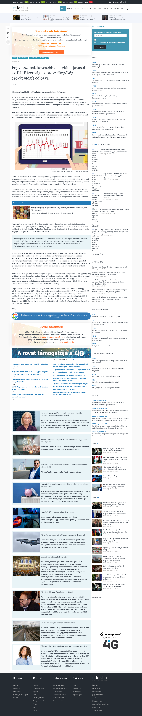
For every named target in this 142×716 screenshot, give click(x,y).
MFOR (20, 8)
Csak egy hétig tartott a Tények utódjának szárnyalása (113, 567)
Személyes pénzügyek (20, 695)
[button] (110, 2)
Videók (69, 9)
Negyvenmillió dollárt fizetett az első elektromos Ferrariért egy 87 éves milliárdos (115, 176)
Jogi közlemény (97, 695)
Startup (35, 710)
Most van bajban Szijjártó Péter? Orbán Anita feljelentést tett (114, 450)
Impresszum (96, 692)
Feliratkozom (100, 47)
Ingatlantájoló (77, 695)
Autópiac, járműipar (39, 701)
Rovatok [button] (93, 9)
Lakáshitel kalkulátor (60, 695)
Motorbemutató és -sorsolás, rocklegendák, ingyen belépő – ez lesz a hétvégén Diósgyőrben (109, 291)
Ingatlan (35, 691)
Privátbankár (77, 688)
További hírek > (98, 254)
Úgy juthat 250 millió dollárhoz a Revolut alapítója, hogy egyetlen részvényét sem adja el (114, 232)
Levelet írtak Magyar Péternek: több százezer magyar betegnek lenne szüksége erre (115, 577)
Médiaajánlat (96, 688)
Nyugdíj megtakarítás (60, 685)
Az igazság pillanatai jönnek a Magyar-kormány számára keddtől (114, 512)
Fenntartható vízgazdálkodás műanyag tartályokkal (109, 267)
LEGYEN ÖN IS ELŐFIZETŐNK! (51, 327)
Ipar (34, 707)
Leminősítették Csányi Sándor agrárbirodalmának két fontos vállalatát (113, 196)
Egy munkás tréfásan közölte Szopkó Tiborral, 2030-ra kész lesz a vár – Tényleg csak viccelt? (110, 298)
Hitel (34, 695)
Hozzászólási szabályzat (100, 704)
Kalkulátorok (103, 9)
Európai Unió (23, 58)
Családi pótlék (57, 691)
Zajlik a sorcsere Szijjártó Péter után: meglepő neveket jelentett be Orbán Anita (115, 459)
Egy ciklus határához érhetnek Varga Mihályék (70, 384)
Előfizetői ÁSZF (97, 707)
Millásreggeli (77, 691)
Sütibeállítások (97, 710)
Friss (62, 9)
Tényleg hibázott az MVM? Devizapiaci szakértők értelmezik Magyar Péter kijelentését (114, 558)
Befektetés (17, 691)
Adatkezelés (96, 698)
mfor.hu (75, 685)
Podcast (77, 9)
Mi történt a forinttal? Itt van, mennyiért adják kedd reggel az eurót (115, 468)
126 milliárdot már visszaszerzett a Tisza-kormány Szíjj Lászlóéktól (114, 486)
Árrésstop (85, 9)
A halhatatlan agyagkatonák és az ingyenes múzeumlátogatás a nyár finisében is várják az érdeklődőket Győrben (107, 282)
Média (35, 704)
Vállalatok (16, 688)
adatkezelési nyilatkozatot (107, 42)
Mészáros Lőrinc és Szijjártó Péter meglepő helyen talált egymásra (114, 504)
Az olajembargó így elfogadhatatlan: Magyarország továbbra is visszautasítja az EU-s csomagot (59, 208)
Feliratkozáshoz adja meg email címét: (107, 32)
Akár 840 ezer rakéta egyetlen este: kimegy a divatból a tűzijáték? (114, 210)
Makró (15, 58)
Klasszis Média (97, 701)
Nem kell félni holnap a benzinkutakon (116, 476)
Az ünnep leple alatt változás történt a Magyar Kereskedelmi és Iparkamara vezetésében (116, 522)
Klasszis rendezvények (117, 9)
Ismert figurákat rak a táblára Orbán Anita (69, 375)
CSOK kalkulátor (58, 698)
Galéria (15, 698)
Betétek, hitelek (38, 698)
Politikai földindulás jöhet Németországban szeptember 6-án (115, 531)
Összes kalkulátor (59, 701)
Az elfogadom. (109, 42)
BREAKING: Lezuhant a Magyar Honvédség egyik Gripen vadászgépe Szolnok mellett (108, 273)
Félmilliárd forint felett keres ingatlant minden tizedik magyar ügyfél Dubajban (113, 151)
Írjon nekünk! (96, 685)
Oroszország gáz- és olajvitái (39, 58)
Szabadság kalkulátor (60, 688)
